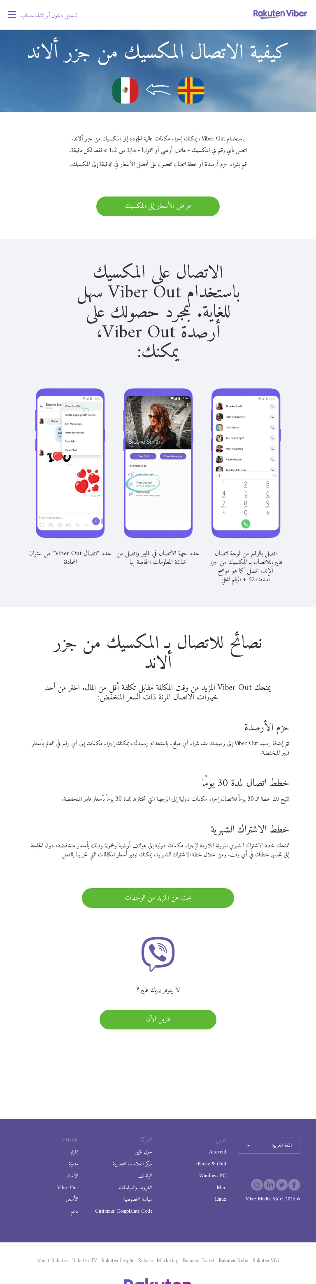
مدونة (73, 1164)
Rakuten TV (84, 1261)
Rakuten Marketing (158, 1261)
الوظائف (145, 1176)
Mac (221, 1188)
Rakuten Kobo (233, 1261)
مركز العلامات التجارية (132, 1164)
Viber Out (67, 1188)
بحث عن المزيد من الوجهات (158, 898)
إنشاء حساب (32, 16)
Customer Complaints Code (123, 1211)
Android (217, 1152)
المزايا (74, 1152)
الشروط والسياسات (135, 1188)
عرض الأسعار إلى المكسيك (158, 206)
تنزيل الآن (158, 1019)
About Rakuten (52, 1261)
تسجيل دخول (64, 16)
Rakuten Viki (265, 1261)
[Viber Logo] (280, 14)
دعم (74, 1211)
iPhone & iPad (211, 1164)
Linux (220, 1199)
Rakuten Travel (198, 1261)
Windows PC (212, 1176)
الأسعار (71, 1199)
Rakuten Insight (117, 1261)
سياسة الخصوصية (137, 1199)
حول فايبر (143, 1152)
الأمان (72, 1176)
